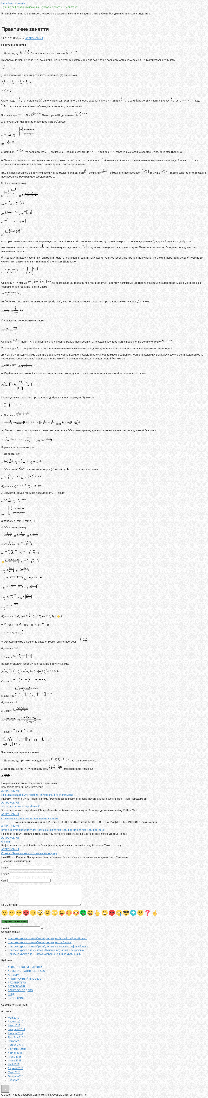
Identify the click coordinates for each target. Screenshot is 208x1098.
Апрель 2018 (15, 1068)
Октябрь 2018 (16, 1045)
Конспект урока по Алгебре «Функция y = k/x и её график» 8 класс (48, 946)
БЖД (11, 994)
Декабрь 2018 (16, 1037)
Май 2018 (13, 1064)
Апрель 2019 (15, 1021)
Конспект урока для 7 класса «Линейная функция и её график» (46, 950)
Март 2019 (14, 1025)
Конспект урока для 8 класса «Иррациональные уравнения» (44, 954)
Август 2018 (15, 1052)
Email (5, 874)
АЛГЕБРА (13, 974)
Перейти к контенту (13, 3)
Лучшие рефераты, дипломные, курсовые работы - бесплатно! (39, 7)
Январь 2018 (15, 1080)
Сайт (4, 880)
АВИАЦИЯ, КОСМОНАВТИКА (25, 967)
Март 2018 (14, 1072)
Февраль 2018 (16, 1076)
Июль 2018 (14, 1056)
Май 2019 (13, 1017)
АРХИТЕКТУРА (17, 982)
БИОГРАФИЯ (16, 998)
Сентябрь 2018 (17, 1048)
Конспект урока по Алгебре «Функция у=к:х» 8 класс (40, 942)
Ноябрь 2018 (15, 1041)
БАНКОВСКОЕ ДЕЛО (20, 990)
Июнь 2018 (14, 1060)
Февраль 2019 (16, 1029)
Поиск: (5, 928)
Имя (4, 867)
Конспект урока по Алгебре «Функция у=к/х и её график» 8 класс (47, 938)
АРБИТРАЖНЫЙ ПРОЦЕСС (24, 978)
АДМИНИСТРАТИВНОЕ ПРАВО (26, 970)
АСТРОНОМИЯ (34, 38)
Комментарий (9, 904)
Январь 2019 (15, 1033)
